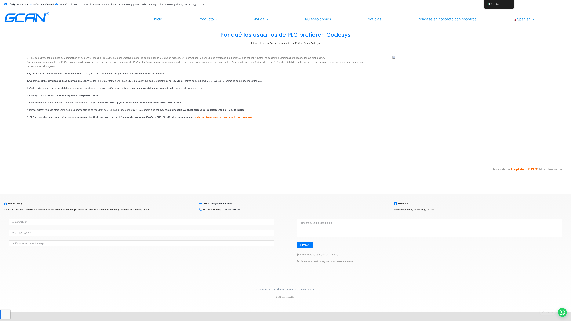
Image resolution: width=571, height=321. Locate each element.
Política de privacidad (285, 297)
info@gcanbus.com (221, 203)
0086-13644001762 (231, 209)
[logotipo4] (26, 13)
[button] (562, 312)
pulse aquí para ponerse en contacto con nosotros (223, 117)
